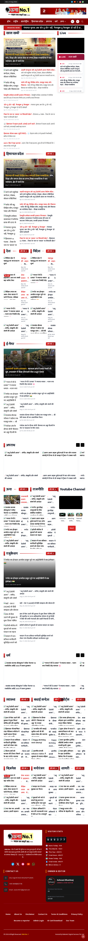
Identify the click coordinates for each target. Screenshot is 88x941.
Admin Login (38, 920)
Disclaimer (30, 914)
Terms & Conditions (59, 914)
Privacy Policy (76, 914)
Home (8, 914)
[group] (63, 11)
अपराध (49, 21)
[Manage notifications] (83, 936)
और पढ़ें (49, 154)
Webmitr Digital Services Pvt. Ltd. (73, 934)
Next (72, 528)
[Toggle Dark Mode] (72, 21)
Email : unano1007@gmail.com (19, 890)
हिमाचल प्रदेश (37, 21)
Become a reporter (22, 920)
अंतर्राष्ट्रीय (25, 21)
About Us (18, 914)
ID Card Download (54, 920)
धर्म (56, 21)
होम (8, 21)
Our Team (70, 920)
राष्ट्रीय (15, 21)
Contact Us (42, 914)
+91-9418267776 (15, 884)
